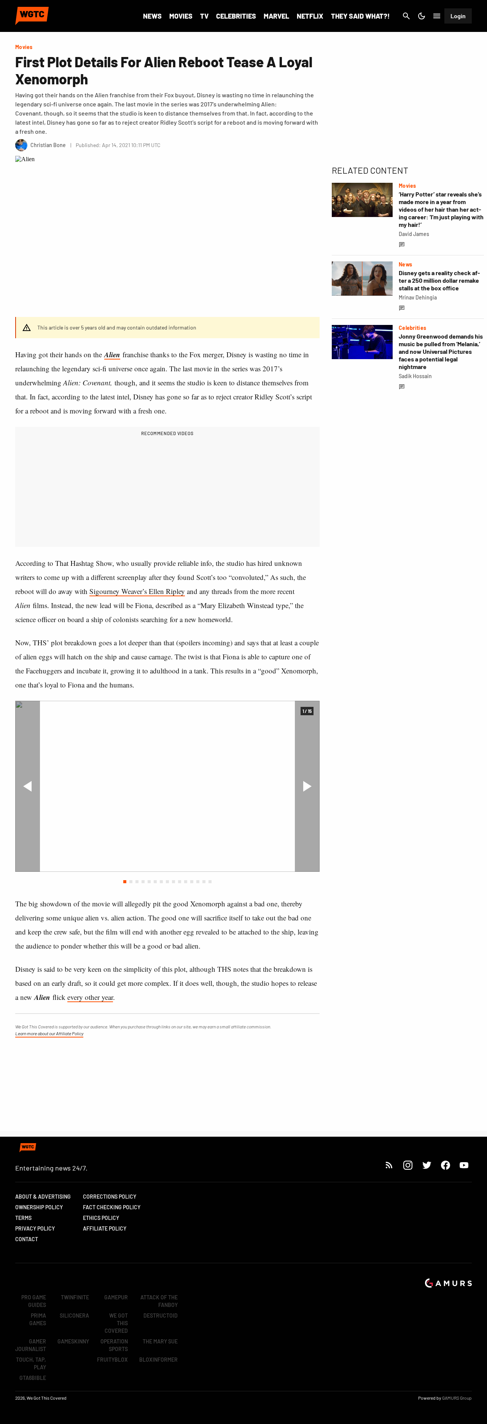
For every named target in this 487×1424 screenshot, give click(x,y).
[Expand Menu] (436, 16)
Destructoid (160, 1315)
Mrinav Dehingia (418, 297)
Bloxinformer (158, 1359)
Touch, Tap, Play (31, 1363)
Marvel (276, 16)
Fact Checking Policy (111, 1207)
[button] (124, 881)
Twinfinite (75, 1297)
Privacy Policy (35, 1228)
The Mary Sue (160, 1341)
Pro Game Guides (33, 1301)
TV (204, 16)
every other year (90, 997)
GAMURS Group (457, 1397)
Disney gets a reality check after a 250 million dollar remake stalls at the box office (439, 280)
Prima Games (37, 1319)
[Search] (406, 16)
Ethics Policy (101, 1218)
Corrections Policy (109, 1196)
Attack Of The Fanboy (159, 1301)
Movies (181, 16)
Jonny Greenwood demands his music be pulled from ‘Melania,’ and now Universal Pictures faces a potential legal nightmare (441, 351)
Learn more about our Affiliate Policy (49, 1033)
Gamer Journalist (30, 1345)
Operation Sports (114, 1345)
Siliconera (74, 1315)
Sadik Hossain (415, 376)
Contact (26, 1239)
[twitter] (426, 1165)
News (152, 16)
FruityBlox (112, 1359)
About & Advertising (43, 1196)
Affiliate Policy (104, 1228)
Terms (23, 1218)
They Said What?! (360, 16)
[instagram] (407, 1165)
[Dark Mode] (421, 16)
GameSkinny (73, 1341)
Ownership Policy (39, 1207)
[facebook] (445, 1165)
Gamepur (116, 1297)
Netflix (310, 16)
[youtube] (464, 1165)
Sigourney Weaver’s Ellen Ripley (137, 591)
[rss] (389, 1165)
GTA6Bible (32, 1378)
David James (414, 234)
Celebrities (236, 16)
